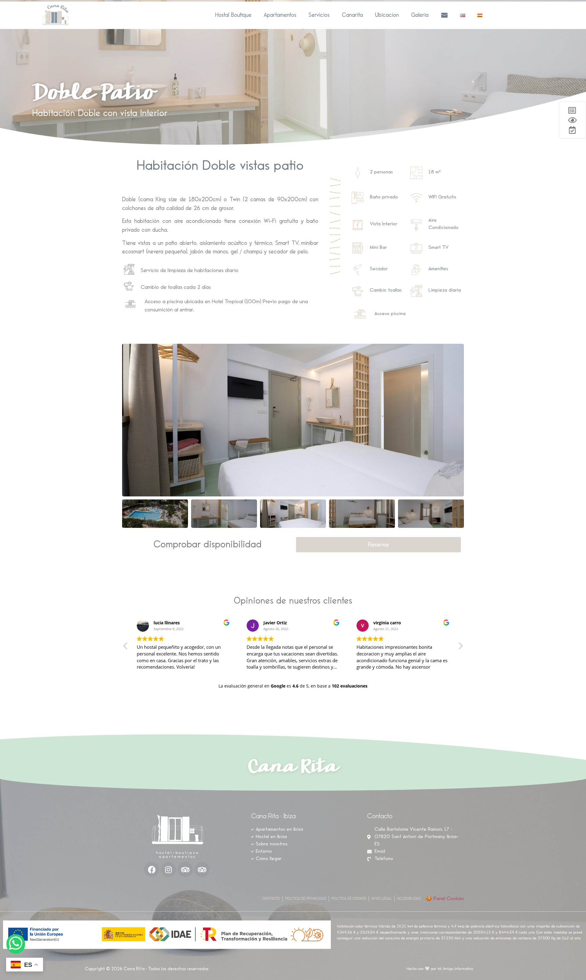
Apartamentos (280, 15)
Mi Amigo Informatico (455, 969)
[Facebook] (151, 869)
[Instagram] (168, 869)
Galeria (420, 15)
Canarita (352, 15)
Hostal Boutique (233, 15)
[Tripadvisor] (185, 869)
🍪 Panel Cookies (445, 898)
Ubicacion (387, 15)
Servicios (319, 15)
